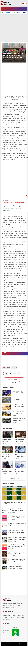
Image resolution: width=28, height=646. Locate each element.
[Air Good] (9, 12)
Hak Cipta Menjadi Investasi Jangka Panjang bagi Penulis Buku (20, 440)
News (8, 367)
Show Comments (14, 478)
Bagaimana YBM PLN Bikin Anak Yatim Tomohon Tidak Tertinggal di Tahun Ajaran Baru (7, 455)
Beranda (5, 50)
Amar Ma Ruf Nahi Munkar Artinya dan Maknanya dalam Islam (16, 545)
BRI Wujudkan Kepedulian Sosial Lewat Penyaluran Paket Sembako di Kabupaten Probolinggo (19, 455)
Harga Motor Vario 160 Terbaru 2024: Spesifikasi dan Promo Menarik (16, 509)
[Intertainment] (17, 12)
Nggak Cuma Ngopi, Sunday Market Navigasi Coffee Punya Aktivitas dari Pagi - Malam (17, 538)
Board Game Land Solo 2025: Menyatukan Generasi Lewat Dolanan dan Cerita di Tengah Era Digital (19, 412)
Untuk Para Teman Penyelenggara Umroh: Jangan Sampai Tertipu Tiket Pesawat (7, 440)
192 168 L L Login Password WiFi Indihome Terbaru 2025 (16, 517)
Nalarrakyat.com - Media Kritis (18, 643)
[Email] (18, 373)
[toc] (26, 195)
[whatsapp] (14, 373)
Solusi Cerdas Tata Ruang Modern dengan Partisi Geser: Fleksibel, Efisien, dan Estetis (19, 405)
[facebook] (6, 373)
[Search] (19, 3)
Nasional (9, 9)
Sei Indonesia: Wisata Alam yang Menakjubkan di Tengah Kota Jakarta (16, 531)
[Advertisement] (14, 27)
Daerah (15, 9)
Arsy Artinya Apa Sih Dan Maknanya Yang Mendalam (17, 524)
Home (3, 9)
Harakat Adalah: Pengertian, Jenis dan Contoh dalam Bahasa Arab (13, 503)
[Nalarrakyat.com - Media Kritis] (6, 3)
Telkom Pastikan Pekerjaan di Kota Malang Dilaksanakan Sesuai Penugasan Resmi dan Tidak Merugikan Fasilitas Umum (19, 399)
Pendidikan (11, 50)
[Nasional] (3, 12)
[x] (10, 373)
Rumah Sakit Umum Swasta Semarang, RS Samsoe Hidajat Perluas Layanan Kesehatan (20, 470)
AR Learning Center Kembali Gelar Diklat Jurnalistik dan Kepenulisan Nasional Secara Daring (19, 392)
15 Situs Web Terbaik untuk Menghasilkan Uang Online (15, 567)
